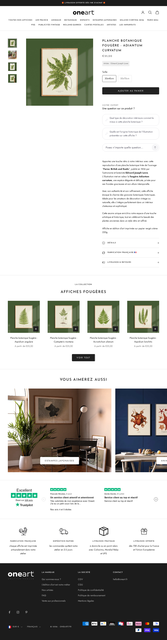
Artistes (111, 25)
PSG (33, 25)
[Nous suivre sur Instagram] (18, 612)
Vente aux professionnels (54, 600)
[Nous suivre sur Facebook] (9, 612)
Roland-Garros (72, 25)
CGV (80, 579)
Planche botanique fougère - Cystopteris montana (63, 339)
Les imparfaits (127, 25)
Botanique (70, 20)
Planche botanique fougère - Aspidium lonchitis (143, 339)
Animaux (56, 20)
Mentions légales (86, 600)
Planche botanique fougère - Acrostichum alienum (103, 339)
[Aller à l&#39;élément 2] (12, 54)
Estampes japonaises (105, 20)
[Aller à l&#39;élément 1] (12, 43)
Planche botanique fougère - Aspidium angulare (23, 339)
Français (32, 627)
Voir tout (83, 357)
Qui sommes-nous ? (51, 579)
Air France (42, 20)
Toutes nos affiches (20, 20)
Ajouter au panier (131, 90)
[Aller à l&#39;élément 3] (12, 66)
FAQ (44, 595)
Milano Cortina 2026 (132, 20)
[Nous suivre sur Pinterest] (26, 612)
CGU (80, 584)
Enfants (85, 20)
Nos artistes (47, 590)
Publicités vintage (49, 25)
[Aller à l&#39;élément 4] (12, 78)
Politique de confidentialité (91, 590)
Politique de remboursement (91, 595)
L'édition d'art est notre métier (56, 584)
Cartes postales (93, 25)
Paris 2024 (153, 20)
